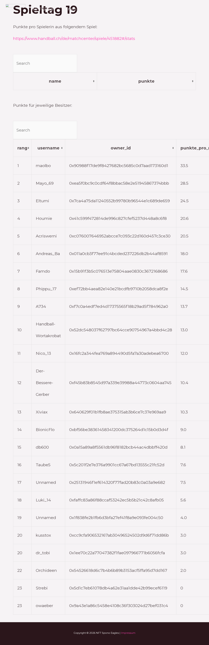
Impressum (128, 632)
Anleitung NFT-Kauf (118, 9)
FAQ (184, 9)
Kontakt (40, 20)
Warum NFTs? (75, 9)
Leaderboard (159, 9)
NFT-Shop (43, 9)
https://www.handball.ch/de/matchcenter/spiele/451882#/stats (74, 38)
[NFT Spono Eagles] (15, 14)
